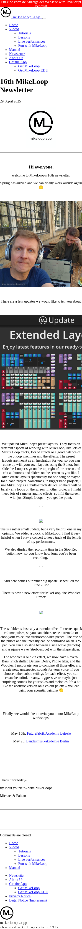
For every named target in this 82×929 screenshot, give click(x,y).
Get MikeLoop (29, 66)
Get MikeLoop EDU (33, 70)
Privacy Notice (20, 896)
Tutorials (24, 33)
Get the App (18, 62)
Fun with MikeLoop (32, 45)
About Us (16, 58)
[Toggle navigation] (44, 18)
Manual (14, 50)
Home (13, 25)
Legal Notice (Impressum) (28, 900)
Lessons (24, 37)
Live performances (31, 41)
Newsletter (17, 54)
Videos (14, 29)
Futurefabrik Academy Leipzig (49, 733)
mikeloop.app (26, 17)
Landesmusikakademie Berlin (47, 741)
